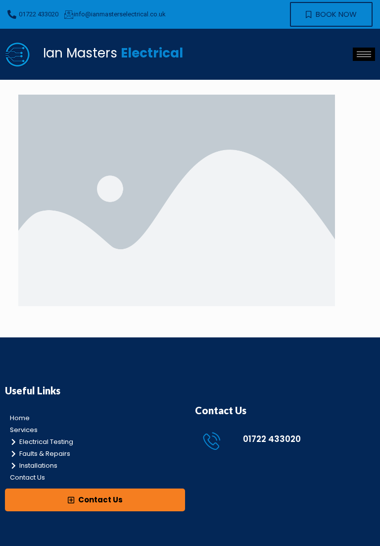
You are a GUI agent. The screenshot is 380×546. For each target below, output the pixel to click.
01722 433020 (272, 439)
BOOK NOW (335, 14)
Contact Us (100, 499)
